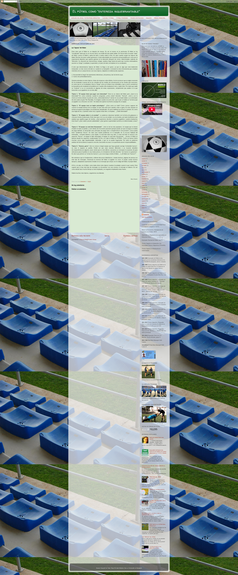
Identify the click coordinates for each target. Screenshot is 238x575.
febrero (144, 179)
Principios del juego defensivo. (155, 477)
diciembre (144, 163)
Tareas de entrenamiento (156, 489)
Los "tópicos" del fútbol (149, 537)
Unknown (146, 214)
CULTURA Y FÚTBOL (108, 18)
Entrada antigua (130, 235)
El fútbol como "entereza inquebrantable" (106, 11)
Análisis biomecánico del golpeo (156, 438)
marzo (144, 176)
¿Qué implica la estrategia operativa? (157, 525)
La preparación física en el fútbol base (157, 501)
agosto (144, 159)
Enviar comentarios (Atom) (88, 239)
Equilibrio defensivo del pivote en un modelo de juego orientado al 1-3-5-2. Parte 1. (157, 452)
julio (143, 167)
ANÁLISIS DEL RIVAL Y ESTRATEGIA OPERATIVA (85, 18)
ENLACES (149, 18)
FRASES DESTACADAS (137, 18)
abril (143, 185)
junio (143, 205)
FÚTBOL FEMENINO (122, 18)
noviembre (145, 194)
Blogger (139, 568)
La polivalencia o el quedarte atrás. (155, 547)
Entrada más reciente (81, 235)
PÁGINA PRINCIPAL (159, 18)
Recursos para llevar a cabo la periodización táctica (151, 513)
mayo (143, 170)
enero (143, 161)
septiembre (145, 172)
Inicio (107, 235)
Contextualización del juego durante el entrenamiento (153, 466)
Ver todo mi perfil (147, 217)
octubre (144, 165)
